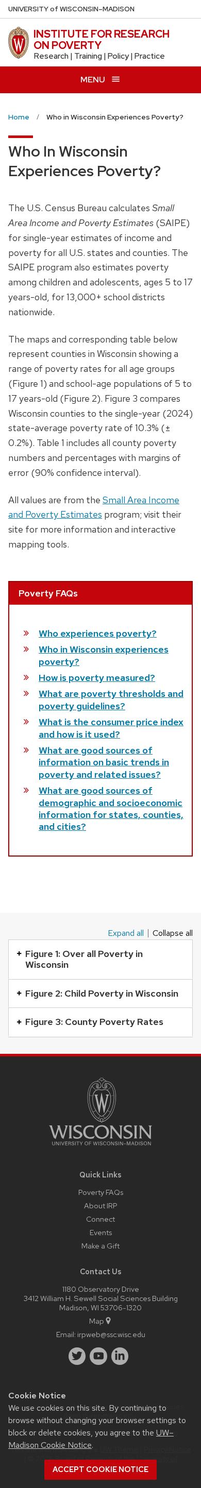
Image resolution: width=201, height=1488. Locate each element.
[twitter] (77, 1356)
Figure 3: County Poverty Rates (94, 1022)
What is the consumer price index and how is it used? (111, 728)
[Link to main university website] (100, 1147)
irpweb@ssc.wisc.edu (111, 1334)
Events (101, 1232)
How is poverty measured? (97, 677)
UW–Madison (71, 9)
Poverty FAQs (100, 1192)
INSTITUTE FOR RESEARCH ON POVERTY (102, 39)
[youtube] (98, 1356)
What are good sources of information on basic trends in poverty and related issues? (104, 762)
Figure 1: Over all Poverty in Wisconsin (84, 959)
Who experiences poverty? (98, 633)
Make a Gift (100, 1246)
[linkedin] (120, 1356)
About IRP (101, 1205)
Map (96, 1321)
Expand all (126, 933)
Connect (100, 1219)
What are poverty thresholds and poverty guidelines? (111, 699)
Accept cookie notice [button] (100, 1469)
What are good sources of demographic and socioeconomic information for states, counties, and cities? (111, 808)
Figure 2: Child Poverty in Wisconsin (101, 993)
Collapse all (173, 933)
